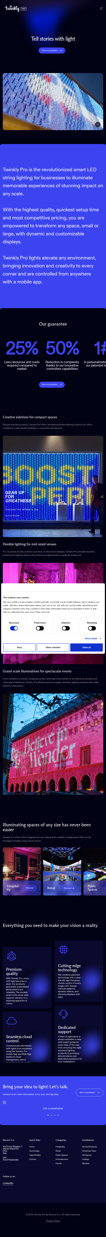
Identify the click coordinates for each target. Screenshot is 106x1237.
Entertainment (62, 1159)
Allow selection (53, 647)
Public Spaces (62, 1155)
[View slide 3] (54, 1115)
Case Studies (35, 1155)
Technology (34, 1151)
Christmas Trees (89, 1151)
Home (32, 1147)
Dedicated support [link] (66, 1030)
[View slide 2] (51, 1115)
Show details (91, 638)
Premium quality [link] (14, 971)
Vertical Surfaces (89, 1147)
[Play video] (53, 101)
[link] (30, 888)
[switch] (40, 628)
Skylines (85, 1163)
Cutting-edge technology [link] (69, 968)
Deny (19, 647)
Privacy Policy (53, 1221)
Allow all (86, 647)
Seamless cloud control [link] (19, 1039)
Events (59, 1163)
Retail (58, 1151)
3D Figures (87, 1155)
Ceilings (85, 1159)
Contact (32, 1159)
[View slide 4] (58, 1115)
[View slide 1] (48, 1115)
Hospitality (60, 1147)
